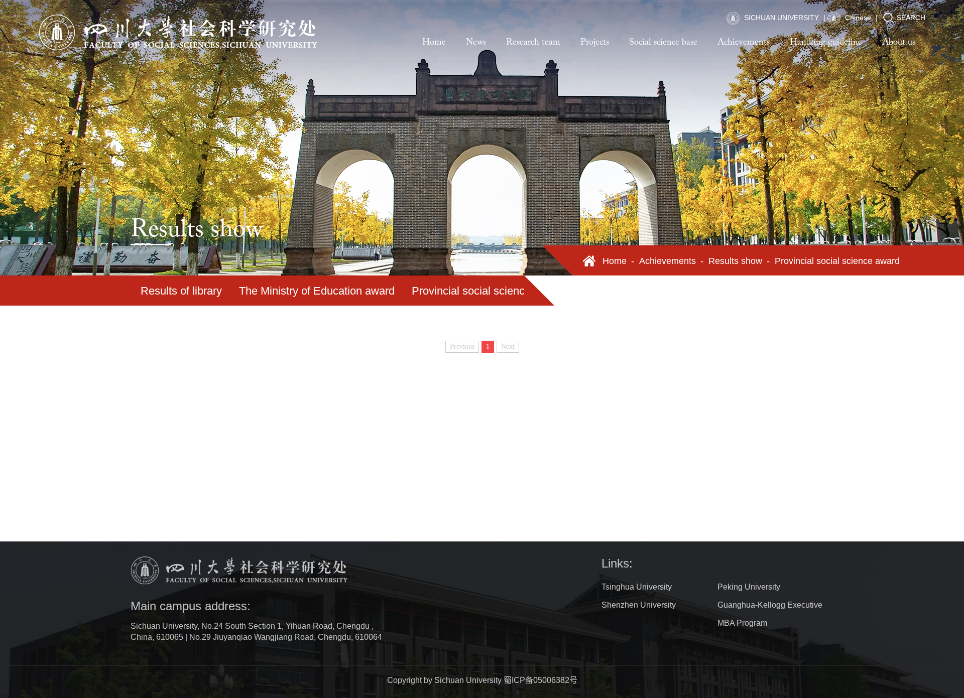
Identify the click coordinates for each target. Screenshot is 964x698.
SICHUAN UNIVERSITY (780, 18)
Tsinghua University (636, 587)
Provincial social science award (487, 291)
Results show (735, 261)
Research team (533, 42)
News (476, 42)
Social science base (663, 42)
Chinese (857, 18)
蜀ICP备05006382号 (540, 680)
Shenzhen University (638, 605)
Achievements (743, 42)
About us (898, 42)
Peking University (748, 587)
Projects (594, 42)
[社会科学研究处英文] (179, 32)
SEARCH (911, 18)
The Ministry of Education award (317, 291)
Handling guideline (826, 42)
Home (434, 42)
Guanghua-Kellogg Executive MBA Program (769, 614)
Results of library (181, 291)
